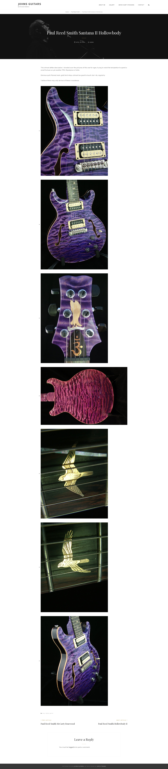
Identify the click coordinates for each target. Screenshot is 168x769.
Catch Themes (101, 766)
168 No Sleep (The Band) (126, 5)
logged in (72, 747)
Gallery (111, 5)
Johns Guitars (29, 4)
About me (102, 5)
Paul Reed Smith (75, 12)
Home (67, 12)
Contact (141, 5)
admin (92, 42)
